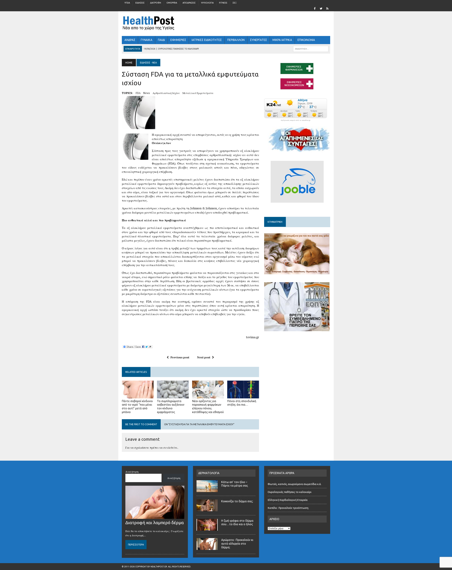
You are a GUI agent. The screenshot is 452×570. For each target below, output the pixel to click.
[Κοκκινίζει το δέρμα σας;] (207, 509)
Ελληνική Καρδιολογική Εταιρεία (288, 499)
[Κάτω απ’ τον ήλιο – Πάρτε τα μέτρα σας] (207, 490)
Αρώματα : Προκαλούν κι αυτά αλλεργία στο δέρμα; (237, 543)
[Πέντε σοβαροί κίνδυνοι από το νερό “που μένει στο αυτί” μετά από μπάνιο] (138, 396)
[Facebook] (314, 8)
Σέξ (235, 3)
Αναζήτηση (132, 471)
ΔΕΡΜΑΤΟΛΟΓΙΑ (208, 473)
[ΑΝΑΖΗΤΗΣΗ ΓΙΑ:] (310, 48)
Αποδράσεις (189, 3)
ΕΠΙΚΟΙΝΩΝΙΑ (306, 39)
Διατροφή (155, 3)
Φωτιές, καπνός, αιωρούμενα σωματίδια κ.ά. (294, 484)
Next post (203, 357)
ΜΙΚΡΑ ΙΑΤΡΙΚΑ (282, 39)
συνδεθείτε (170, 448)
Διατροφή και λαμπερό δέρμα (154, 522)
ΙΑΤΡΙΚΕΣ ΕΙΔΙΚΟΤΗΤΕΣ (207, 39)
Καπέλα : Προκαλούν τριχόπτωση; (288, 507)
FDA (138, 93)
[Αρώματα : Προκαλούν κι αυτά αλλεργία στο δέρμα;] (207, 548)
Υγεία (127, 3)
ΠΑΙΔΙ (161, 39)
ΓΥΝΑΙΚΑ (146, 39)
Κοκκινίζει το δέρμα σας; (237, 501)
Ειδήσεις (140, 3)
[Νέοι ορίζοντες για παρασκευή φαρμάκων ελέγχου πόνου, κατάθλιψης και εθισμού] (208, 396)
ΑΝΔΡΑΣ (129, 39)
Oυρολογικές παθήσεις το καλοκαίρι (289, 491)
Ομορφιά (171, 3)
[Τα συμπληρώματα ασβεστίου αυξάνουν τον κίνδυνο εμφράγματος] (173, 396)
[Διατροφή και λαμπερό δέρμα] (154, 517)
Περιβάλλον (236, 39)
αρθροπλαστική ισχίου (166, 93)
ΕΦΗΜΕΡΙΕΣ (178, 39)
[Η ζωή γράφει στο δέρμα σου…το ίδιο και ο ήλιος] (207, 528)
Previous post (179, 357)
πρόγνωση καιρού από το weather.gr (295, 120)
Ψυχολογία (207, 3)
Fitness (223, 3)
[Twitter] (321, 8)
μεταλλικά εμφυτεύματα (197, 93)
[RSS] (327, 8)
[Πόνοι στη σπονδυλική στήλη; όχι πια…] (243, 396)
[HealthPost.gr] (226, 23)
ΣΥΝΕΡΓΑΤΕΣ (258, 39)
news (146, 93)
